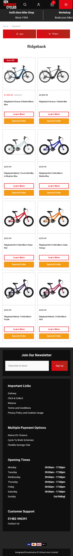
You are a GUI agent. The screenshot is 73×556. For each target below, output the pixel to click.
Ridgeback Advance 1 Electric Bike (53, 102)
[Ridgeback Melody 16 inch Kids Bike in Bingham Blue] (19, 145)
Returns (12, 403)
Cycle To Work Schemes (21, 440)
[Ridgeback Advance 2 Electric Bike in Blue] (19, 74)
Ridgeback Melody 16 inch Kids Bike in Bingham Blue (19, 174)
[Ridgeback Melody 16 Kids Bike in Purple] (19, 289)
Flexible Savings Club (19, 445)
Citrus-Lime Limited (48, 552)
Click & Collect (15, 398)
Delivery (12, 393)
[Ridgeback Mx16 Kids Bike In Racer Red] (19, 217)
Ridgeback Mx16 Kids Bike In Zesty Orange (53, 246)
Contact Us (13, 523)
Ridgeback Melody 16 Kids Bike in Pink (52, 318)
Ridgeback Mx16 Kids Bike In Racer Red (18, 246)
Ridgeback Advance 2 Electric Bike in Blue (19, 103)
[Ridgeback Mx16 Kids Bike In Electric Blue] (54, 145)
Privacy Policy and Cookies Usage (25, 412)
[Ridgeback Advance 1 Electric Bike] (54, 74)
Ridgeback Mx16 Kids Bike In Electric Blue (51, 174)
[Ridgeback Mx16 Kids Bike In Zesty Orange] (54, 217)
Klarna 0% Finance (17, 435)
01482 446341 (17, 519)
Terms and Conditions (19, 408)
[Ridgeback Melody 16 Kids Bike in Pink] (54, 289)
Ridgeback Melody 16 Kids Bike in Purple (17, 318)
